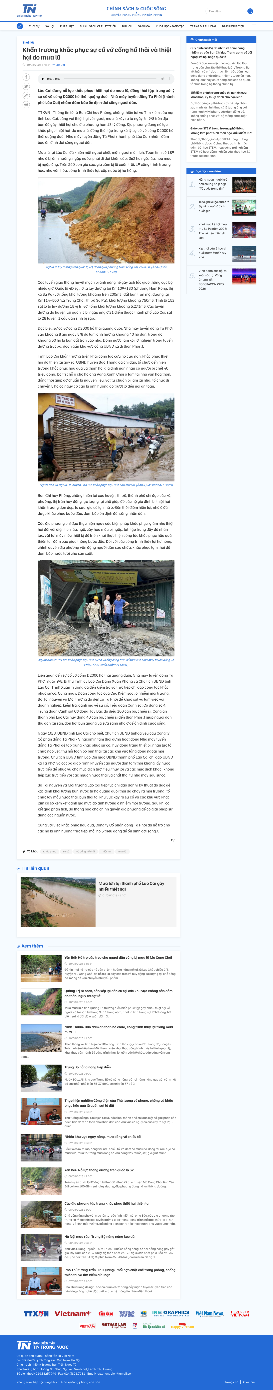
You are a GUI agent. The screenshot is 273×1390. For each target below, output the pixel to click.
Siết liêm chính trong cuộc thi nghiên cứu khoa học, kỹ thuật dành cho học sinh (218, 94)
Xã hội (49, 26)
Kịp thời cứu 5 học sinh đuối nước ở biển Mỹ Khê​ (214, 252)
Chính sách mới (206, 40)
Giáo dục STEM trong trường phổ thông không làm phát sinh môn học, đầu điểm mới (221, 130)
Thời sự (34, 26)
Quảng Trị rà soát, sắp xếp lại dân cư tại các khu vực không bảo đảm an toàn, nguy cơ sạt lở (118, 993)
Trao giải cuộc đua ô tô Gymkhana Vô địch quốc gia (214, 206)
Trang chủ (231, 1382)
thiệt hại (106, 851)
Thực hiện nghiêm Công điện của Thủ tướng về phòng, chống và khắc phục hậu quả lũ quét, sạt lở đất (119, 1103)
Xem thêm (32, 945)
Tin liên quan (35, 867)
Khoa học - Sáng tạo (170, 26)
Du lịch (127, 26)
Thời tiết (28, 42)
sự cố (66, 851)
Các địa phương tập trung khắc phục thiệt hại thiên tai (107, 1203)
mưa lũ (122, 851)
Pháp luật (67, 26)
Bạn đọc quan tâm (208, 171)
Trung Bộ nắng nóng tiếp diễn (88, 1067)
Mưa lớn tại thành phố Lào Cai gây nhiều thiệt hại (131, 886)
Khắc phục (49, 851)
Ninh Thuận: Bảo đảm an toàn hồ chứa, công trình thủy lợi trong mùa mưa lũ (119, 1029)
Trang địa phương (203, 26)
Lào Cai (60, 64)
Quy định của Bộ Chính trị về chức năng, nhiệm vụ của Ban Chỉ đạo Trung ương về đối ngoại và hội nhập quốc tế (221, 52)
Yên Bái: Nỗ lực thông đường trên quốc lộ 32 (99, 1170)
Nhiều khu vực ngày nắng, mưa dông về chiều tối (103, 1136)
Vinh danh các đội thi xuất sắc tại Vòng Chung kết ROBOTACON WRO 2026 (213, 280)
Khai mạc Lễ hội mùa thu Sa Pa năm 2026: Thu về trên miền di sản (213, 231)
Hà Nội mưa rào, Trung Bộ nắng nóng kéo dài (100, 1236)
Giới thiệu (249, 1382)
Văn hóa (144, 26)
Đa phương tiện (233, 26)
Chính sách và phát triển (98, 26)
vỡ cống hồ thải (85, 851)
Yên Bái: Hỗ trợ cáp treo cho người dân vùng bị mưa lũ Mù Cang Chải (118, 957)
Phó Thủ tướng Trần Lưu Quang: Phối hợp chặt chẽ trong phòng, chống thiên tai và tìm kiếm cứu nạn (120, 1272)
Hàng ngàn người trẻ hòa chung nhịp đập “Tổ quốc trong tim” (213, 183)
